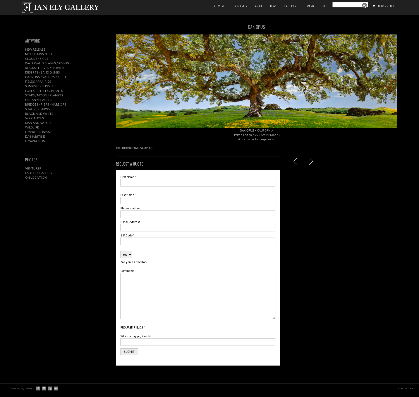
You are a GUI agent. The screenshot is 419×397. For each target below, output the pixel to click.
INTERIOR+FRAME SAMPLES (134, 148)
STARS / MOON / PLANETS (44, 95)
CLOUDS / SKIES (36, 58)
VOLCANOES (34, 118)
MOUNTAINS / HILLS (39, 54)
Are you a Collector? (134, 262)
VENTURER (33, 168)
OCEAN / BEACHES (38, 100)
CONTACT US (406, 388)
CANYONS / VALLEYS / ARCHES (47, 77)
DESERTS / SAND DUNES (42, 72)
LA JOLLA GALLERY (39, 173)
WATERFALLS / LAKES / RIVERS (47, 63)
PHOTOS (31, 160)
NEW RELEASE (35, 49)
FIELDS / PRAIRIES (38, 81)
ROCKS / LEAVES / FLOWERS (45, 68)
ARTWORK (32, 41)
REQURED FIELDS (132, 327)
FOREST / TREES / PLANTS (44, 90)
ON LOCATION (36, 177)
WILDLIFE (32, 127)
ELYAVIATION (35, 141)
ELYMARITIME (35, 136)
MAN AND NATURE (38, 123)
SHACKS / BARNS (37, 109)
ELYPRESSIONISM (38, 132)
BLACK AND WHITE (39, 113)
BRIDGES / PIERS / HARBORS (45, 104)
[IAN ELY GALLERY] (87, 7)
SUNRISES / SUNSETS (40, 86)
